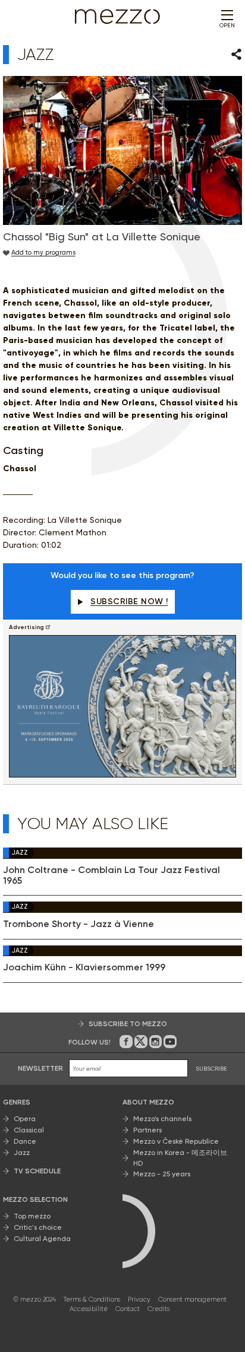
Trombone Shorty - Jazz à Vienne (78, 924)
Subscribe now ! (129, 601)
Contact (127, 1309)
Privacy (139, 1299)
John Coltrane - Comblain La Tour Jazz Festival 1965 (111, 875)
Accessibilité (89, 1309)
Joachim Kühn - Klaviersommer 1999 (84, 967)
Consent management (192, 1299)
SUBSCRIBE (211, 1068)
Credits (158, 1309)
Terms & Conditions (92, 1299)
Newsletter (40, 1068)
